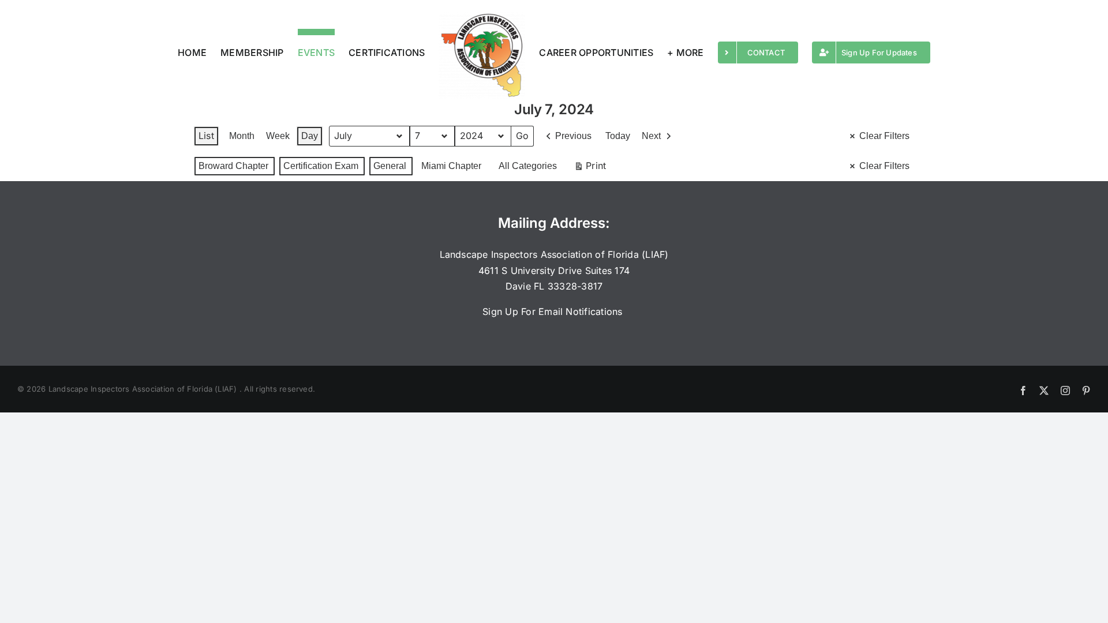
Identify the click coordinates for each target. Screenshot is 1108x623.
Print (590, 168)
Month (241, 136)
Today (617, 136)
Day (309, 136)
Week (278, 136)
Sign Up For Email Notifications (554, 311)
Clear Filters (884, 136)
